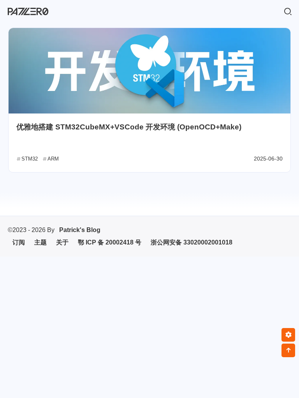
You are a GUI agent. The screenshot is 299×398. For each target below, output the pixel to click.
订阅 (18, 242)
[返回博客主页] (28, 12)
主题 (40, 242)
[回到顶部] (288, 350)
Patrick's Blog (79, 230)
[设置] (288, 335)
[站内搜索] (287, 12)
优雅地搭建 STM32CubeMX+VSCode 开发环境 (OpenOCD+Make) (128, 127)
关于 (62, 242)
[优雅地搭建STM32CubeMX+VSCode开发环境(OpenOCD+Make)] (149, 70)
